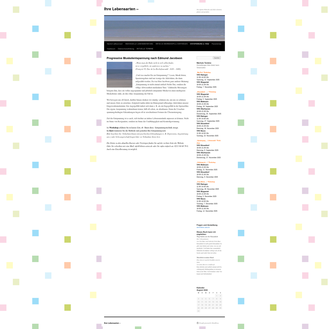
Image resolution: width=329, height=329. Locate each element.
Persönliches (216, 44)
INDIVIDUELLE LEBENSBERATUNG (139, 44)
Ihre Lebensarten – (121, 8)
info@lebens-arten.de (203, 227)
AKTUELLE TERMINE (145, 48)
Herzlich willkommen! (115, 44)
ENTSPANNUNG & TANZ (199, 44)
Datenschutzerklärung (126, 48)
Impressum (111, 48)
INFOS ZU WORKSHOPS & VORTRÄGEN (172, 44)
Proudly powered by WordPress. (209, 323)
